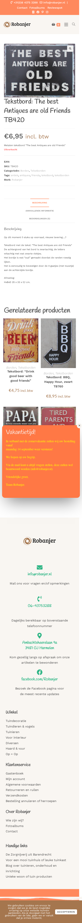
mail (17, 465)
